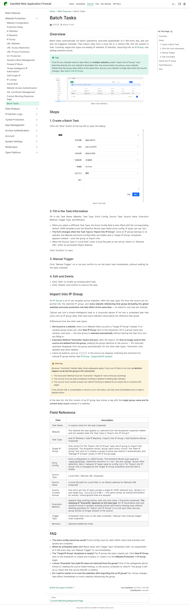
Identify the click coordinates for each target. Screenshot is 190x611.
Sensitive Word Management (21, 60)
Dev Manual (106, 4)
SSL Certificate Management (21, 92)
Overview (163, 36)
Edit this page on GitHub (62, 587)
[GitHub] (180, 4)
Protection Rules (15, 27)
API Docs (117, 4)
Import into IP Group (167, 61)
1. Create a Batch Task (169, 44)
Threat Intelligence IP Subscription (17, 70)
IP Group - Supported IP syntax (96, 356)
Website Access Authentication (22, 88)
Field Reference (165, 65)
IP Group (11, 39)
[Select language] (174, 4)
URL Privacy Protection (18, 51)
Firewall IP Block (15, 64)
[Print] (171, 31)
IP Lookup (12, 79)
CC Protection (14, 56)
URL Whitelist (13, 43)
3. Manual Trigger (167, 53)
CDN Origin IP (13, 75)
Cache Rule (12, 84)
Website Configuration (18, 23)
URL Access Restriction (18, 47)
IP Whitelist (12, 31)
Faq (97, 4)
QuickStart (80, 4)
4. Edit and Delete (167, 57)
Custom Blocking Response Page (20, 98)
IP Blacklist (12, 35)
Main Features (12, 13)
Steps (161, 40)
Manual (90, 4)
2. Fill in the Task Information (172, 48)
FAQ (160, 69)
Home (71, 4)
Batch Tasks (13, 103)
